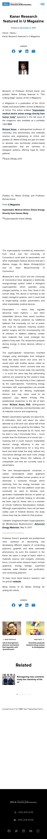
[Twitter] (20, 51)
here (10, 124)
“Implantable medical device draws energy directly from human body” (23, 113)
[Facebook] (13, 51)
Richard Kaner (9, 129)
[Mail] (33, 51)
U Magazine (14, 204)
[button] (17, 694)
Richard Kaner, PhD (20, 404)
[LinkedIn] (27, 51)
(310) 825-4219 (25, 812)
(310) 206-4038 (25, 820)
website (17, 581)
